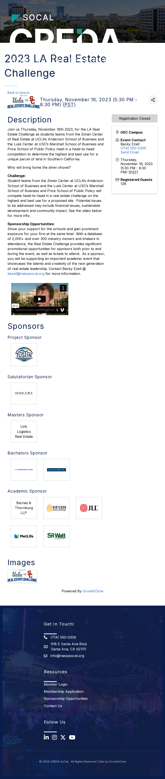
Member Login (55, 684)
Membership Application (64, 691)
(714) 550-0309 (133, 148)
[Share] (152, 100)
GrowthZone (93, 591)
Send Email (130, 152)
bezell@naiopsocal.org (26, 273)
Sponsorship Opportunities (66, 698)
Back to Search (18, 92)
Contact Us (53, 706)
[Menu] (155, 46)
